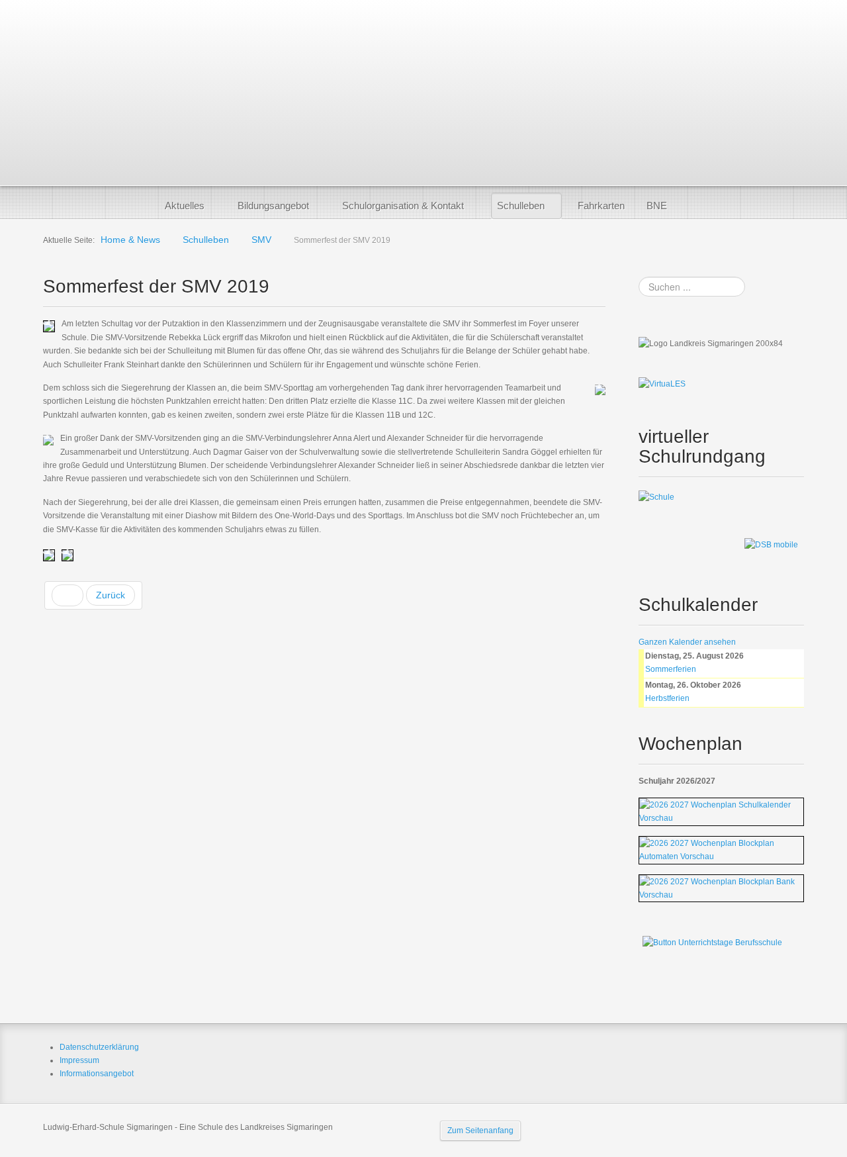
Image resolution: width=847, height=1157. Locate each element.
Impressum (79, 1060)
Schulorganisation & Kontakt (403, 205)
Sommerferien (670, 669)
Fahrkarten (601, 205)
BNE (656, 205)
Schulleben (521, 205)
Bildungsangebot (273, 205)
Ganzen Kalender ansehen (687, 642)
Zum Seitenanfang (480, 1130)
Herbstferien (667, 698)
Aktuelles (184, 205)
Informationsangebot (97, 1073)
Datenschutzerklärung (99, 1047)
